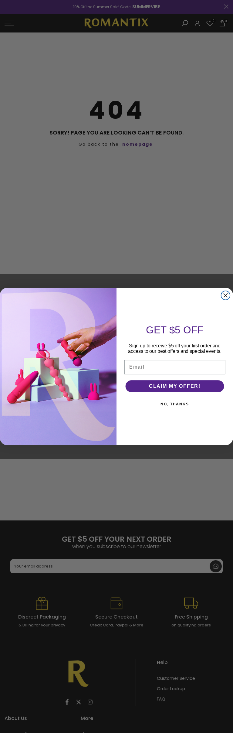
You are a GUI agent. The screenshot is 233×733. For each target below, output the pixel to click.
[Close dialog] (225, 295)
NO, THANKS (174, 404)
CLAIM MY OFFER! (175, 386)
